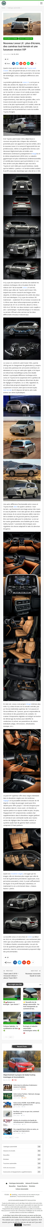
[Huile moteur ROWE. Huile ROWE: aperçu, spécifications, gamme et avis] (7, 1105)
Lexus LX (26, 82)
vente (30, 937)
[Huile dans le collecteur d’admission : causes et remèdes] (7, 1087)
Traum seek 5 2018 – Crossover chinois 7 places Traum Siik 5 (11, 976)
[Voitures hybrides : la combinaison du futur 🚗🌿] (12, 1018)
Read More (27, 1225)
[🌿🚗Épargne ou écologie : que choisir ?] (12, 994)
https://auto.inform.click (29, 1203)
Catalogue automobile (11, 38)
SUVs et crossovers (26, 38)
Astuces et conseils (29, 1023)
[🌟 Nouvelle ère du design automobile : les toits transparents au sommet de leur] (32, 994)
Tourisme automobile (9, 1163)
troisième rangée (17, 874)
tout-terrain (7, 390)
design (28, 704)
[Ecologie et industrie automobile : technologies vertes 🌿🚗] (32, 1018)
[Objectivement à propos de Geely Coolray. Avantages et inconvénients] (22, 1061)
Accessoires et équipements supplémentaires (17, 1172)
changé (34, 154)
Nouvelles (6, 1155)
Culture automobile (22, 1189)
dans (15, 507)
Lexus (25, 287)
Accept (18, 1225)
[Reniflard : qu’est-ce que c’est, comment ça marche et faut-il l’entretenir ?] (7, 1114)
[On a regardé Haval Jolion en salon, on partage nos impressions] (7, 1131)
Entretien (6, 1159)
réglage (6, 801)
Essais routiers (22, 1186)
